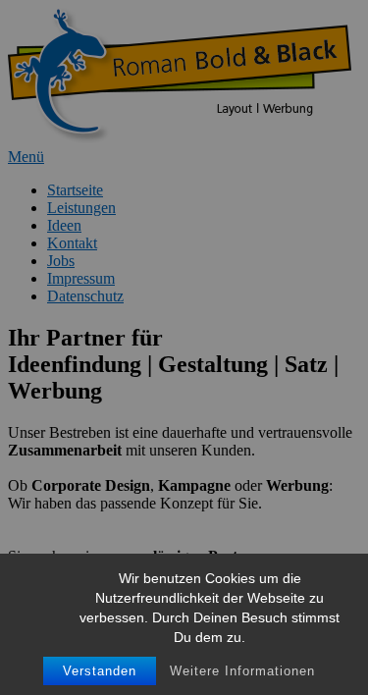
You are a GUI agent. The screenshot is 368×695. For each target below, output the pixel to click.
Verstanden (99, 671)
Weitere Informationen (242, 671)
